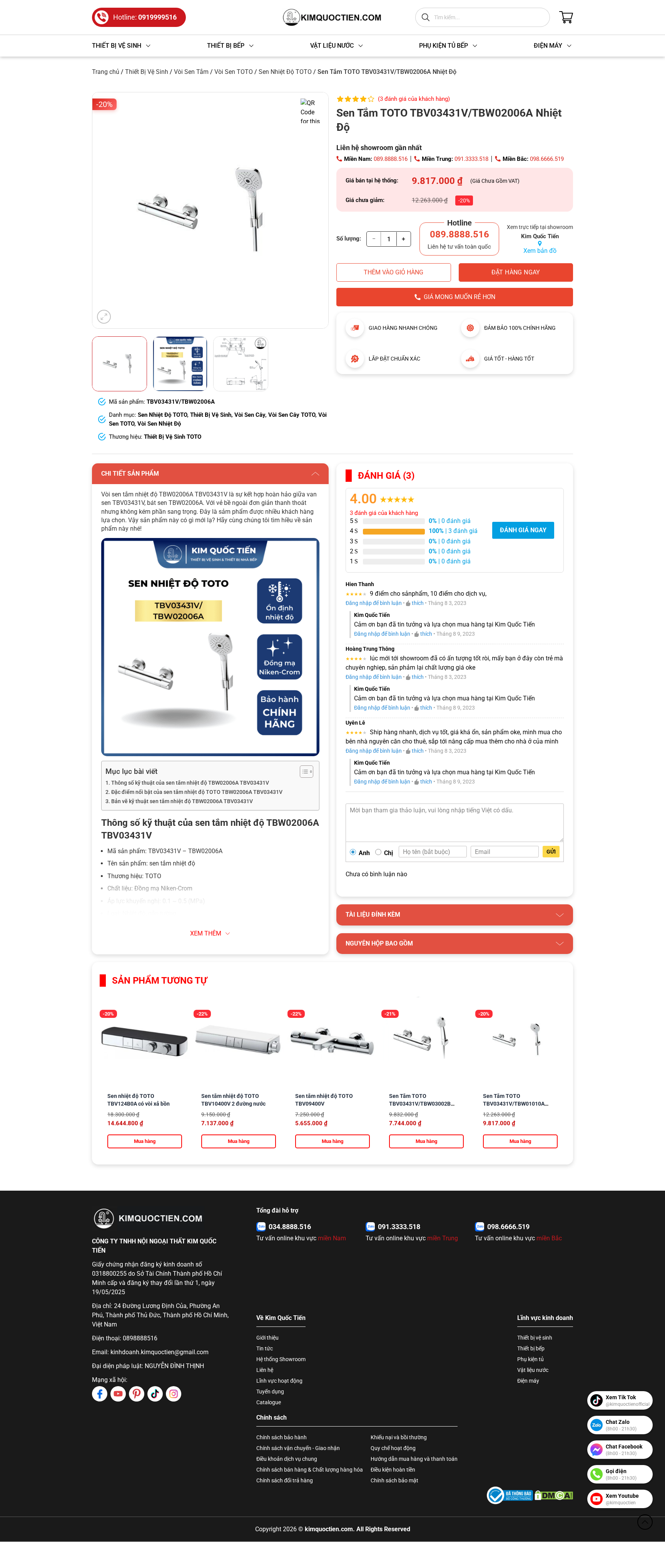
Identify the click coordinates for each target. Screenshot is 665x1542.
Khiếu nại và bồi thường (399, 1437)
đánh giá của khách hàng (384, 513)
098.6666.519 (547, 158)
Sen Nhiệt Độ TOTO (285, 71)
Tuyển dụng (270, 1391)
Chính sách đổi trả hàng (284, 1480)
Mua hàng (144, 1141)
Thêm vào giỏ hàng (393, 272)
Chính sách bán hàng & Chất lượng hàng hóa (309, 1470)
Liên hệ (264, 1370)
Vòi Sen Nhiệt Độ (159, 423)
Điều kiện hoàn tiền (393, 1470)
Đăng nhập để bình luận (374, 603)
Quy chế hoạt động (393, 1448)
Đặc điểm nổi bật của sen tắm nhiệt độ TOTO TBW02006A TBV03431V (196, 792)
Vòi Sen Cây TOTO (291, 414)
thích (418, 603)
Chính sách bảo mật (394, 1480)
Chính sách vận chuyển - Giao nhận (298, 1448)
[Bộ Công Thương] (510, 1495)
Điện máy (528, 1381)
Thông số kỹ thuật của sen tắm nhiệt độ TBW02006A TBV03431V (190, 783)
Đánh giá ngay (523, 530)
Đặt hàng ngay (515, 272)
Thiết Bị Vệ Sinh (146, 71)
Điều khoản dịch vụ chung (286, 1459)
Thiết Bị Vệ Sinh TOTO (172, 436)
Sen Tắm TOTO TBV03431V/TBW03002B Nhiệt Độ (420, 1103)
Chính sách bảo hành (281, 1437)
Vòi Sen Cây (249, 414)
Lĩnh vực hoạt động (279, 1381)
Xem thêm (205, 933)
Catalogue (268, 1402)
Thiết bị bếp (531, 1348)
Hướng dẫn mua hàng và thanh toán (414, 1459)
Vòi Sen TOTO (233, 71)
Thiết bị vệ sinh (534, 1338)
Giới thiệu (267, 1338)
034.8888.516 (290, 1227)
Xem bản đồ (539, 250)
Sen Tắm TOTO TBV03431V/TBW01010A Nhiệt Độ (514, 1103)
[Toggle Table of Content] (302, 771)
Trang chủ (105, 71)
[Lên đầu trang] (645, 1522)
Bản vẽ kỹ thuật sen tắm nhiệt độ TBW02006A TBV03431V (182, 801)
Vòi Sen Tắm (191, 71)
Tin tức (264, 1348)
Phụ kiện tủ (530, 1359)
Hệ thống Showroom (281, 1359)
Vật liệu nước (532, 1370)
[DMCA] (554, 1495)
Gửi (551, 852)
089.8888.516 (391, 158)
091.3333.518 (471, 158)
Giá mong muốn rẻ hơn (459, 297)
